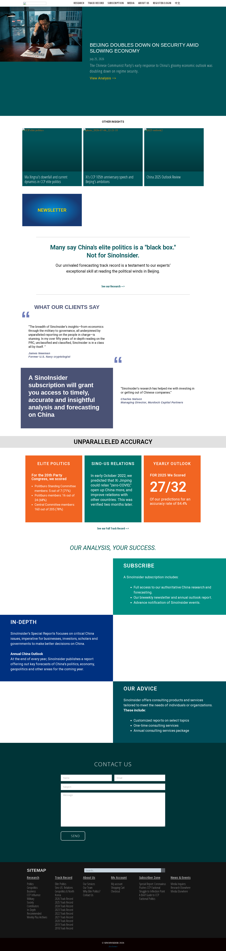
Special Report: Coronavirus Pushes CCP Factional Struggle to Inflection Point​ (152, 887)
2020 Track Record (64, 921)
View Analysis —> (103, 78)
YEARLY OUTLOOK (172, 463)
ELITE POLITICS (53, 463)
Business (31, 891)
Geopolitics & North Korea (64, 893)
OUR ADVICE (140, 689)
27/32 (168, 487)
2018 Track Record (64, 928)
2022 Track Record (64, 913)
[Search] (163, 870)
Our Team (87, 888)
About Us (89, 877)
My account (116, 884)
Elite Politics (60, 884)
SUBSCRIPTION (116, 3)
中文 (177, 3)
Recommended (34, 913)
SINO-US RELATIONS (113, 463)
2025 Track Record (64, 902)
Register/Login (162, 3)
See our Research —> (113, 286)
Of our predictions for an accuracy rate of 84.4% (170, 501)
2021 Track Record (64, 917)
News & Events (181, 877)
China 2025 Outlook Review (164, 177)
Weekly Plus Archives (37, 917)
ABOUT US (143, 3)
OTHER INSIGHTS (113, 121)
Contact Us (88, 895)
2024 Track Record (64, 906)
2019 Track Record (64, 924)
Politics (30, 884)
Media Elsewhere (179, 891)
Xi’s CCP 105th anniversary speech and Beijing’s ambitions (109, 179)
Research (79, 3)
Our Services (89, 884)
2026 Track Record (64, 899)
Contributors (33, 906)
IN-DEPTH (23, 622)
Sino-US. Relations (64, 888)
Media (131, 3)
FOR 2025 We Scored (167, 475)
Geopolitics (32, 888)
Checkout (115, 891)
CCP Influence (33, 895)
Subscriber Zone (149, 877)
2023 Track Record (64, 910)
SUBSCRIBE (138, 566)
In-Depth (31, 910)
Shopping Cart (118, 888)
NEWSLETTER (52, 210)
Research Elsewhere (180, 888)
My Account (119, 877)
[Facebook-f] (183, 871)
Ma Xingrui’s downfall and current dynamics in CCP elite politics (46, 179)
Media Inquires (178, 884)
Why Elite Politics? (91, 891)
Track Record (96, 3)
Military (30, 899)
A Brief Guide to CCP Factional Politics (149, 897)
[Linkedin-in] (190, 871)
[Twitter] (176, 871)
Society (30, 902)
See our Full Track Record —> (113, 528)
